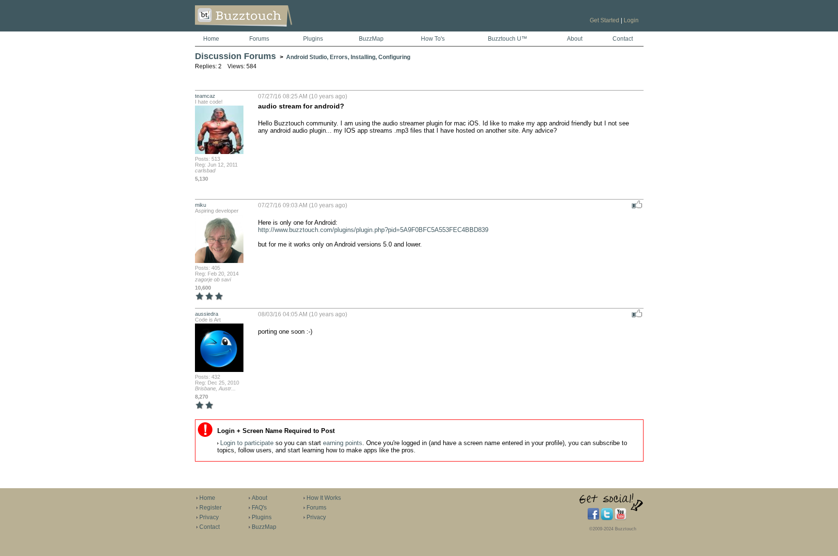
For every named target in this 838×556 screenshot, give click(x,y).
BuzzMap (371, 38)
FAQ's (259, 507)
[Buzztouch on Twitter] (607, 518)
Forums (259, 38)
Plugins (313, 38)
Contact (622, 38)
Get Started (604, 20)
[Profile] (219, 153)
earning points (342, 443)
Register (210, 507)
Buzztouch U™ (507, 38)
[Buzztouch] (267, 29)
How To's (433, 38)
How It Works (323, 497)
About (574, 38)
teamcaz (205, 96)
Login (631, 20)
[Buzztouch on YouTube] (620, 518)
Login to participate (247, 443)
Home (211, 38)
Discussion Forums (235, 56)
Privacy (209, 517)
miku (200, 205)
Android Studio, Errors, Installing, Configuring (348, 57)
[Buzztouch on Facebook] (593, 518)
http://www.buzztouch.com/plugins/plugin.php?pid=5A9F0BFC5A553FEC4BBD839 (373, 229)
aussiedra (206, 314)
